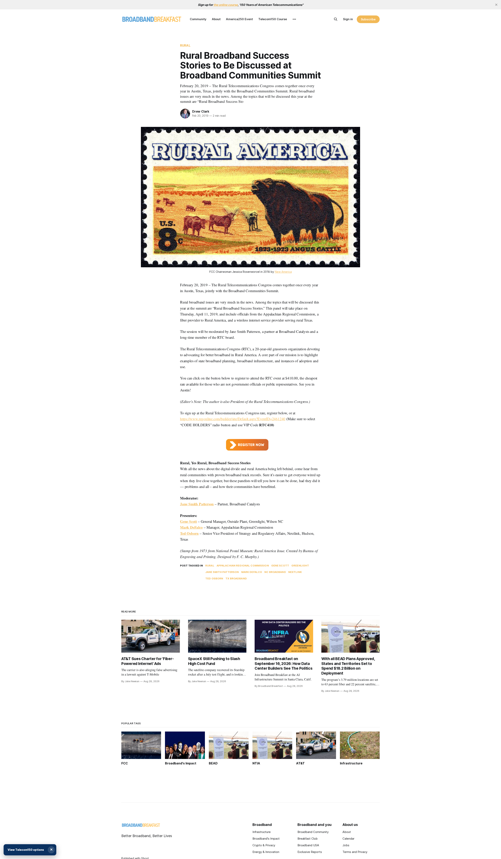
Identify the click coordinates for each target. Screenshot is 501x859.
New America (283, 271)
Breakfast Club (307, 838)
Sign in (348, 19)
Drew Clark (200, 111)
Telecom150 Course (272, 19)
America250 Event (239, 19)
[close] (496, 5)
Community (198, 19)
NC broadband (275, 572)
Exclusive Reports (309, 852)
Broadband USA (308, 845)
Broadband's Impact (266, 838)
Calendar (348, 838)
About (216, 19)
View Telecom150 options (26, 849)
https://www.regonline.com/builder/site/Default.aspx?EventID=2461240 (232, 418)
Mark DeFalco (191, 527)
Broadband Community (313, 832)
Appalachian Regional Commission (243, 565)
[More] (294, 19)
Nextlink (295, 572)
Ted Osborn (189, 533)
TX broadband (236, 578)
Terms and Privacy (354, 852)
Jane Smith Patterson (197, 504)
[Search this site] (335, 19)
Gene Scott (188, 521)
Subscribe (368, 19)
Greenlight (300, 565)
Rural (185, 45)
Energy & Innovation (265, 852)
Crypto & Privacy (263, 845)
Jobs (345, 845)
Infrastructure (261, 832)
